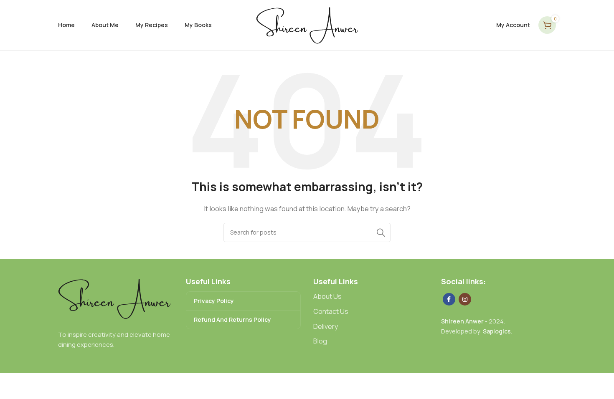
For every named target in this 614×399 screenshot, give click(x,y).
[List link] (371, 296)
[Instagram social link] (465, 299)
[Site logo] (307, 24)
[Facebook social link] (449, 299)
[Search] (381, 232)
